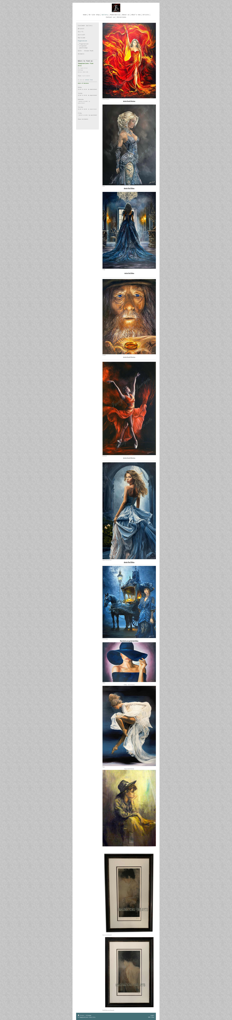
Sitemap (88, 1015)
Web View (151, 1017)
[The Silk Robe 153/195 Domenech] (129, 972)
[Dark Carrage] (129, 602)
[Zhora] (129, 145)
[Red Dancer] (129, 408)
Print (82, 1015)
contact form (89, 80)
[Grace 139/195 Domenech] (129, 893)
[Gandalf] (129, 316)
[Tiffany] (129, 662)
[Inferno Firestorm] (129, 60)
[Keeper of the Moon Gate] (129, 510)
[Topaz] (129, 726)
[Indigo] (129, 230)
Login (152, 1015)
